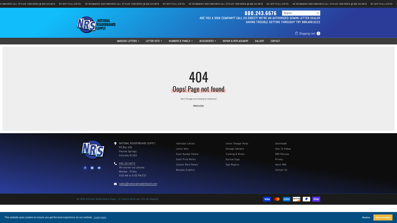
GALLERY (259, 41)
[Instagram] (92, 168)
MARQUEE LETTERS (128, 41)
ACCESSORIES (207, 41)
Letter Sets (154, 41)
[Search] (301, 13)
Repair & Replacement (235, 41)
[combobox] (298, 13)
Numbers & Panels (181, 41)
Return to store (198, 105)
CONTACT (275, 41)
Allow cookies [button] (383, 217)
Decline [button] (366, 217)
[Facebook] (85, 168)
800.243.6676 (127, 163)
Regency (154, 199)
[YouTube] (99, 168)
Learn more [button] (100, 217)
